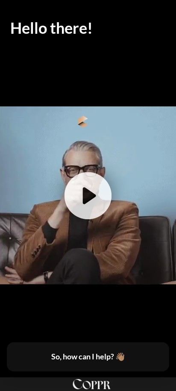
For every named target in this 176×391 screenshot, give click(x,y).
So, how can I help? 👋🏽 (88, 356)
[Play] (88, 195)
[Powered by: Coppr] (88, 384)
